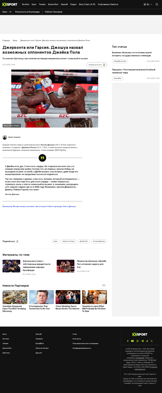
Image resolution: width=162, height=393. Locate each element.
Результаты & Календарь (27, 12)
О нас (75, 334)
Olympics (39, 339)
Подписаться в (95, 65)
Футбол (6, 339)
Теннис (5, 344)
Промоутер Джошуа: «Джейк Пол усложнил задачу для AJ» (91, 264)
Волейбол (118, 78)
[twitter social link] (152, 341)
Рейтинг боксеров (53, 12)
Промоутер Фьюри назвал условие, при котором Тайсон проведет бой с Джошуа (39, 206)
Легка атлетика (42, 348)
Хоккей (39, 334)
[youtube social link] (132, 340)
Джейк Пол (84, 241)
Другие (39, 353)
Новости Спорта (69, 241)
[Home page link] (11, 4)
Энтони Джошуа (99, 241)
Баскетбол (7, 348)
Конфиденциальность (82, 348)
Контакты (77, 339)
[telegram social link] (142, 341)
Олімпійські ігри (120, 61)
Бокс (15, 40)
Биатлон (6, 353)
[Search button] (156, 4)
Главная (6, 40)
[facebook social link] (127, 341)
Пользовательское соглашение (85, 344)
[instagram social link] (137, 341)
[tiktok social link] (147, 341)
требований (140, 358)
